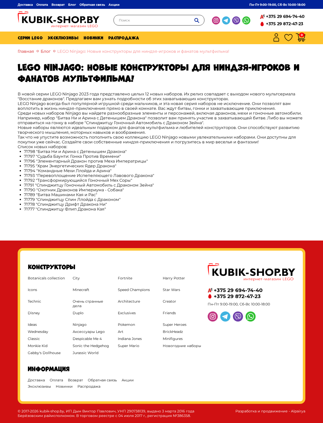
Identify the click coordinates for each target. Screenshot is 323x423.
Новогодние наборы (182, 345)
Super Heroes (174, 324)
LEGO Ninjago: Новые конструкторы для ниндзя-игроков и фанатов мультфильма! (143, 51)
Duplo (78, 313)
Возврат (58, 5)
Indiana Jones (130, 338)
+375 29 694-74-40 (285, 16)
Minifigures (173, 338)
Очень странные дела (88, 303)
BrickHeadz (173, 331)
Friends (169, 313)
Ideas (32, 324)
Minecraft (81, 289)
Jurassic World (85, 353)
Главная (26, 51)
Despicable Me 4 (87, 338)
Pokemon (126, 324)
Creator (169, 301)
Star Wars (171, 289)
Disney (34, 313)
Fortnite (125, 278)
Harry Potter (174, 278)
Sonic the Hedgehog (91, 345)
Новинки (93, 38)
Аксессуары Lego (89, 331)
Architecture (129, 301)
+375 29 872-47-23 (284, 23)
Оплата (42, 5)
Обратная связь (92, 5)
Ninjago (80, 324)
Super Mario (128, 345)
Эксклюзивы (63, 38)
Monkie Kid (37, 345)
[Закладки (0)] (288, 38)
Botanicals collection (46, 278)
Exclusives (127, 313)
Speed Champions (134, 289)
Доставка (25, 5)
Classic (34, 338)
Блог (72, 5)
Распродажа (123, 38)
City (76, 278)
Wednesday (38, 331)
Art (120, 331)
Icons (32, 289)
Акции (114, 5)
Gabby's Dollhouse (44, 353)
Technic (34, 301)
